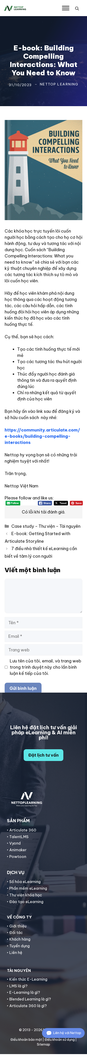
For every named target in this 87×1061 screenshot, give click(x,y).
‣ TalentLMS (18, 836)
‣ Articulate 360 (21, 830)
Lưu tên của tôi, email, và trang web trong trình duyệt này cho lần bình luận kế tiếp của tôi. (45, 667)
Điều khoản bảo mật (26, 1040)
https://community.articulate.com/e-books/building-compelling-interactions (42, 436)
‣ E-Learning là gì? (23, 992)
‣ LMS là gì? (17, 986)
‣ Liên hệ (14, 952)
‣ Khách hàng (18, 939)
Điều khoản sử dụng (60, 1040)
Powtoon (17, 856)
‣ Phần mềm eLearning (27, 888)
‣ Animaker (16, 850)
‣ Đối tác (15, 932)
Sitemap (43, 1044)
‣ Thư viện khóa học (24, 895)
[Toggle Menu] (65, 8)
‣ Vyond (14, 843)
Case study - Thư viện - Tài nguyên (46, 526)
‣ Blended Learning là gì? (29, 999)
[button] (77, 8)
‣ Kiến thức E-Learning (27, 979)
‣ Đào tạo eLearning (25, 901)
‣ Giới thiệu (16, 926)
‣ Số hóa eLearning (24, 881)
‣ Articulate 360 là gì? (27, 1005)
